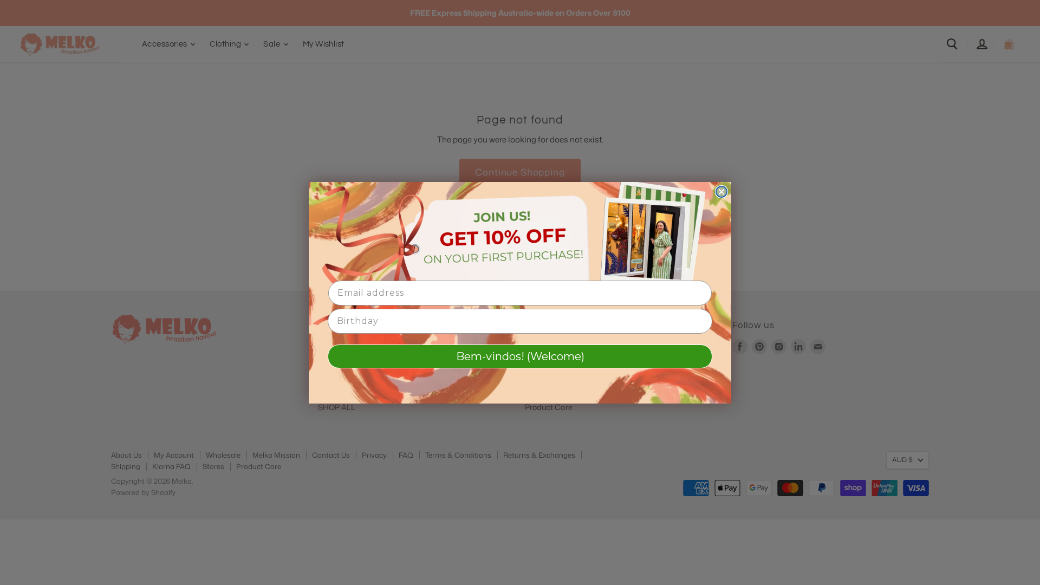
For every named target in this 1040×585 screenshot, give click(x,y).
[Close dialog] (721, 191)
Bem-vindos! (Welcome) (520, 356)
